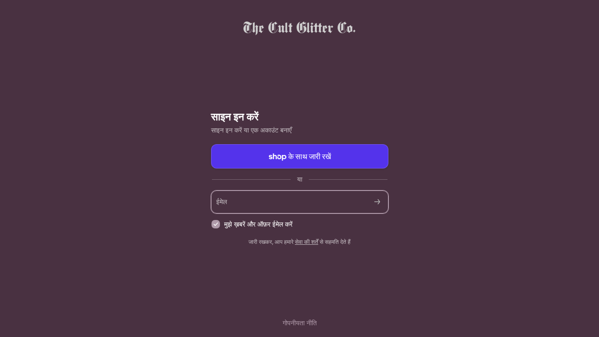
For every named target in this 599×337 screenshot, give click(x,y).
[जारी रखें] (377, 202)
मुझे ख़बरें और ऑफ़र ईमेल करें (258, 224)
